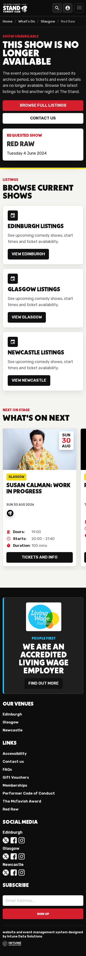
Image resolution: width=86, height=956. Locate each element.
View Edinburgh (28, 254)
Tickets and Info (40, 557)
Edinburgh (12, 714)
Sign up (43, 914)
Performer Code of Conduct (29, 793)
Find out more (43, 683)
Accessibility (15, 753)
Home (8, 21)
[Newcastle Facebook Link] (14, 872)
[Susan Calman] (10, 513)
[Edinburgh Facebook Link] (14, 840)
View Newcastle (29, 380)
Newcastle (12, 730)
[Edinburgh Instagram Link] (22, 840)
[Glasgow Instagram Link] (22, 856)
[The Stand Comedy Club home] (15, 8)
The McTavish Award (22, 801)
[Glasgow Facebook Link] (14, 856)
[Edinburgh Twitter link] (6, 840)
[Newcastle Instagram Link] (22, 872)
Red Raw (11, 809)
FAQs (7, 769)
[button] (78, 8)
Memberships (15, 785)
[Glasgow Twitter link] (6, 856)
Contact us (43, 118)
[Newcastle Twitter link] (6, 872)
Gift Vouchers (16, 777)
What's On (26, 21)
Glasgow (48, 21)
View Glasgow (27, 317)
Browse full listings (43, 105)
